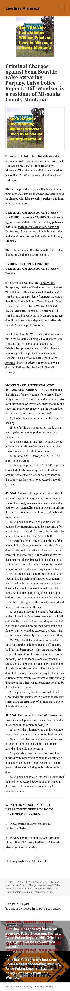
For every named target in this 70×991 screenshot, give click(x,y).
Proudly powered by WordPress (40, 986)
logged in (29, 908)
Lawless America (22, 8)
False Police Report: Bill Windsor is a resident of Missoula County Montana (32, 890)
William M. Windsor (38, 881)
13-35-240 (46, 465)
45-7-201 (55, 456)
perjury (49, 891)
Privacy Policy (13, 986)
